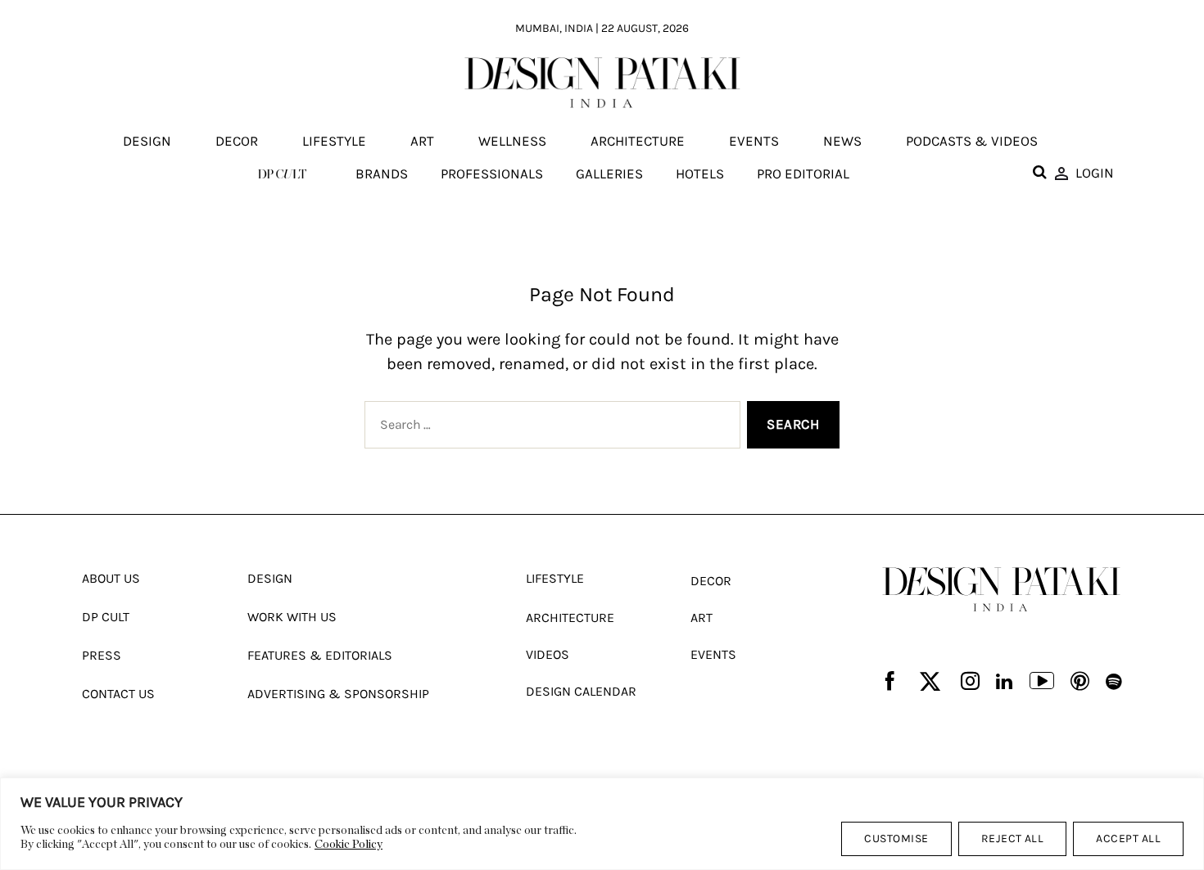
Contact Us (118, 693)
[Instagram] (970, 682)
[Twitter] (930, 682)
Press (101, 655)
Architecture (638, 141)
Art (422, 141)
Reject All (1012, 838)
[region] (602, 824)
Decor (236, 141)
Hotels (700, 173)
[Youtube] (1042, 682)
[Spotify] (1114, 682)
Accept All (1128, 838)
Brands (381, 173)
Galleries (609, 173)
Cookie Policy (348, 844)
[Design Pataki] (1001, 589)
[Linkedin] (1004, 682)
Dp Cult (105, 616)
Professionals (492, 173)
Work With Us (292, 616)
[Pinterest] (1079, 682)
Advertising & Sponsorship (338, 693)
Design (147, 141)
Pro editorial (803, 173)
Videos (547, 654)
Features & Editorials (319, 655)
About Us (111, 578)
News (842, 141)
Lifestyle (334, 141)
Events (754, 141)
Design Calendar (581, 691)
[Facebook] (889, 682)
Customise (896, 838)
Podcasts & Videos (972, 141)
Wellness (512, 141)
